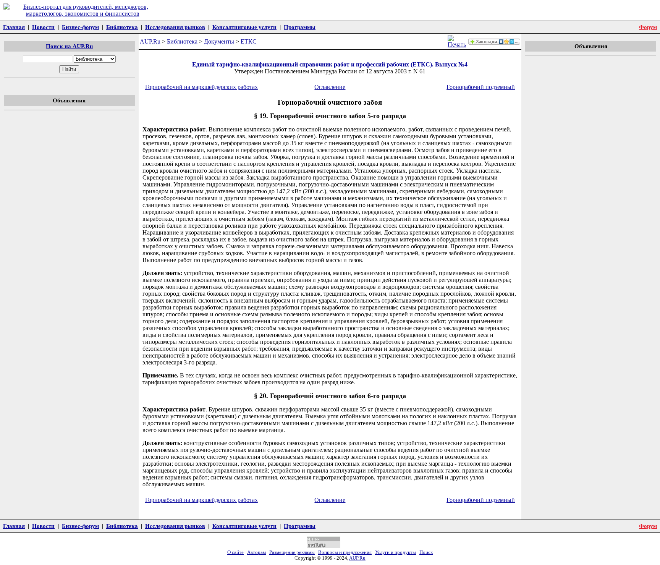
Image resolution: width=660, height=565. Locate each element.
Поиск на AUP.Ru (69, 46)
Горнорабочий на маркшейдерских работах (201, 87)
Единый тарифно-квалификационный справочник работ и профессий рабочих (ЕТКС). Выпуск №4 (329, 64)
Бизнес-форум (80, 27)
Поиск (426, 552)
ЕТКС (249, 41)
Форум (648, 27)
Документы (219, 41)
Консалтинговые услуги (244, 27)
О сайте (235, 552)
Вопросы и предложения (345, 552)
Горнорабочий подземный (480, 87)
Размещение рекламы (292, 552)
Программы (299, 27)
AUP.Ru (150, 41)
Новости (43, 27)
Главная (14, 27)
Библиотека (122, 27)
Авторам (256, 552)
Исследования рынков (175, 27)
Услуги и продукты (395, 552)
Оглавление (329, 87)
